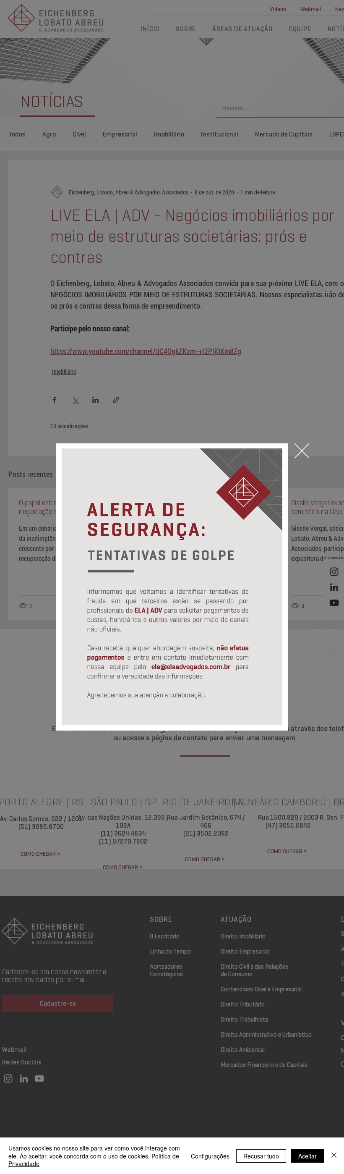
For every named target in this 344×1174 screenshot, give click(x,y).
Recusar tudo (261, 1156)
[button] (301, 450)
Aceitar (307, 1156)
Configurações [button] (210, 1156)
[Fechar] (334, 1155)
